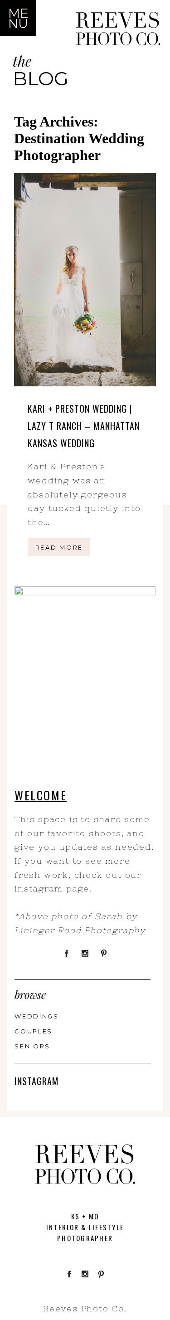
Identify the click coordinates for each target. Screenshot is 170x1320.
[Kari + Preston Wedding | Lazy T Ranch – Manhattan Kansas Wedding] (84, 279)
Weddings (37, 1016)
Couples (34, 1031)
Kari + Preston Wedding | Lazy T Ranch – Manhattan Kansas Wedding (84, 426)
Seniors (32, 1046)
